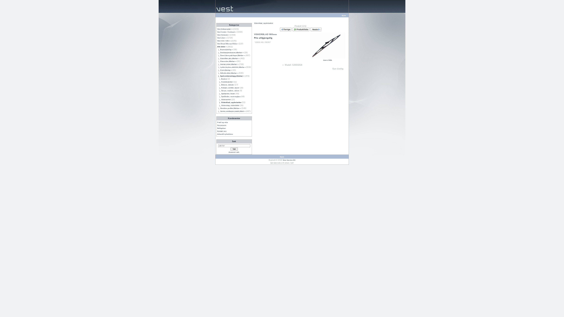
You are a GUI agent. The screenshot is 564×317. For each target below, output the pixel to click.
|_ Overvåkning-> (224, 70)
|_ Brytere (222, 79)
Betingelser (221, 128)
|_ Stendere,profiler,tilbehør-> (229, 108)
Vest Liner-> (222, 38)
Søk (234, 141)
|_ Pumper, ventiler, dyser (228, 88)
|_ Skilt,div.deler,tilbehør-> (228, 73)
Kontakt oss (222, 131)
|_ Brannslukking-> (225, 49)
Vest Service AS (289, 160)
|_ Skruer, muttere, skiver (228, 91)
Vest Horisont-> (223, 35)
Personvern (221, 125)
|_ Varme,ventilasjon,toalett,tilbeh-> (231, 111)
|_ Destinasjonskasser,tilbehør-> (230, 52)
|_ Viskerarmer (224, 99)
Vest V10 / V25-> (223, 41)
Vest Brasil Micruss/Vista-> (227, 44)
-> (222, 47)
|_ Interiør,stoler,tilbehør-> (228, 64)
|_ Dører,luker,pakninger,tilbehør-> (231, 55)
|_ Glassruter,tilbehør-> (226, 61)
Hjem (344, 15)
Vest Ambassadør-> (225, 29)
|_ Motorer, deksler (225, 85)
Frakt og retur (222, 122)
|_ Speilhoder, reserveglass (229, 96)
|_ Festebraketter (225, 82)
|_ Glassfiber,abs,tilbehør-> (228, 58)
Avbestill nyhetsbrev (225, 134)
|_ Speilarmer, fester (226, 94)
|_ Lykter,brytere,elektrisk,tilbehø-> (231, 67)
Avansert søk (234, 152)
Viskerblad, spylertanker (263, 23)
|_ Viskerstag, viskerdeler (228, 105)
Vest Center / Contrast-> (226, 32)
